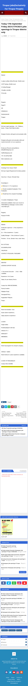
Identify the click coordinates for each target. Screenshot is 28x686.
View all (24, 425)
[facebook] (3, 583)
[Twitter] (5, 406)
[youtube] (24, 583)
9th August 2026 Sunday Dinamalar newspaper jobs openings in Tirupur (13, 434)
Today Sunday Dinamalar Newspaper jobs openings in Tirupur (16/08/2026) (12, 431)
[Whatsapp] (9, 406)
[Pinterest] (12, 406)
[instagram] (19, 583)
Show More (23, 572)
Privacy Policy (11, 679)
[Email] (15, 406)
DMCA (18, 679)
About (12, 677)
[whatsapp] (14, 583)
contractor (12, 630)
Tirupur (6, 19)
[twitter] (9, 583)
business (5, 630)
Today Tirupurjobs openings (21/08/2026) (12, 428)
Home (2, 19)
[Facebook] (2, 406)
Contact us (19, 677)
